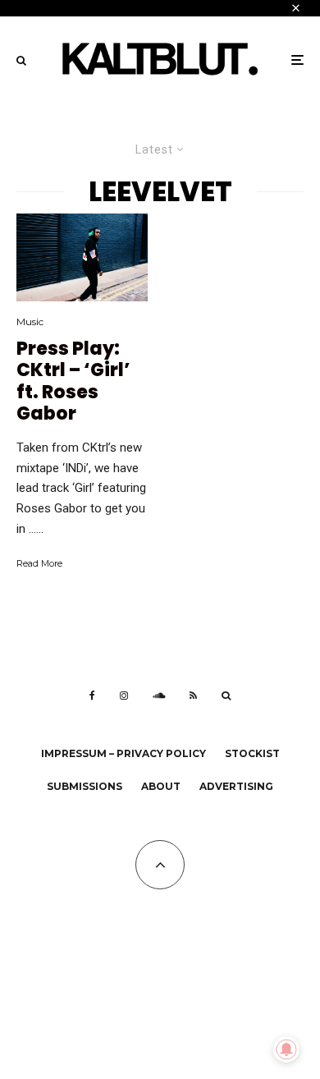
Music (29, 321)
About (161, 786)
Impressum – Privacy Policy (123, 753)
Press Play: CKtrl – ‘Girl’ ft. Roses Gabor (73, 381)
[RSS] (193, 695)
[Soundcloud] (158, 695)
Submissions (84, 786)
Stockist (252, 753)
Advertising (236, 786)
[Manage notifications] (286, 1049)
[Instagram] (123, 695)
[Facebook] (92, 695)
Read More (39, 563)
